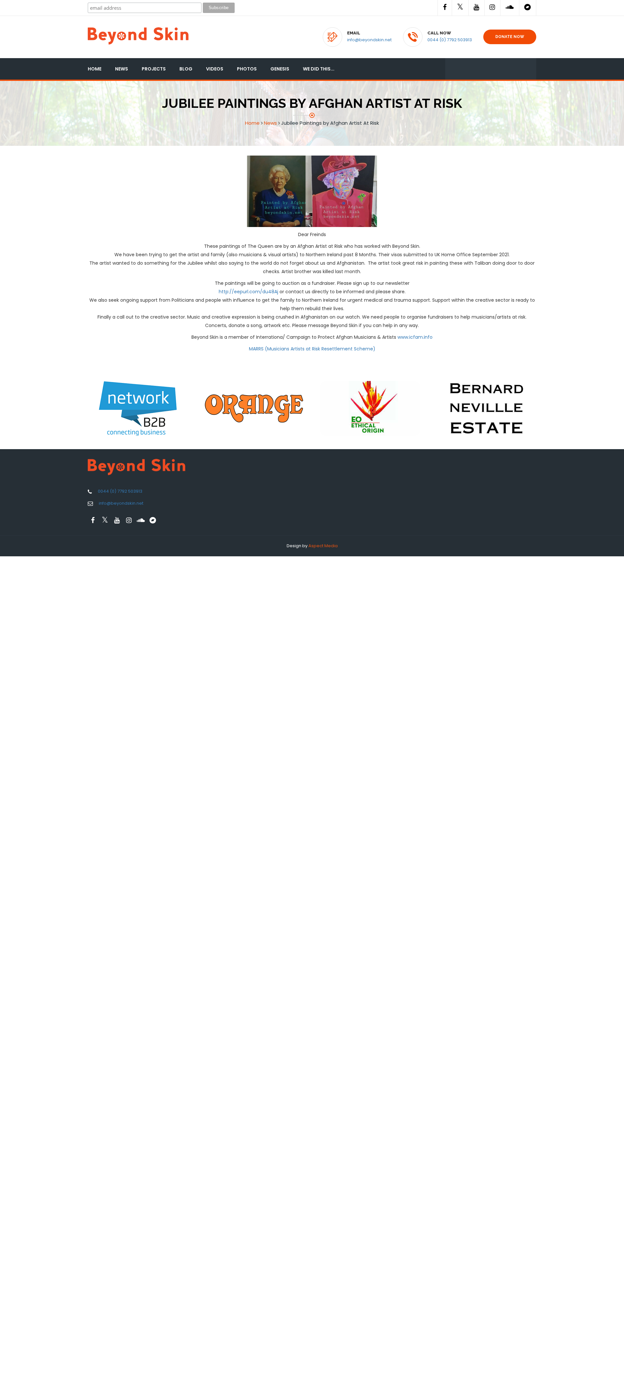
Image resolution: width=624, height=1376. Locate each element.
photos (247, 69)
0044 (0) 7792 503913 (449, 40)
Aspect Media (323, 546)
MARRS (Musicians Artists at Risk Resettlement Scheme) (312, 349)
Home (94, 69)
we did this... (318, 69)
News (121, 69)
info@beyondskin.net (369, 40)
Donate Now (509, 36)
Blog (185, 69)
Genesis (279, 69)
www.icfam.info (415, 337)
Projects (154, 69)
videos (214, 69)
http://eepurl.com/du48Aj (248, 291)
